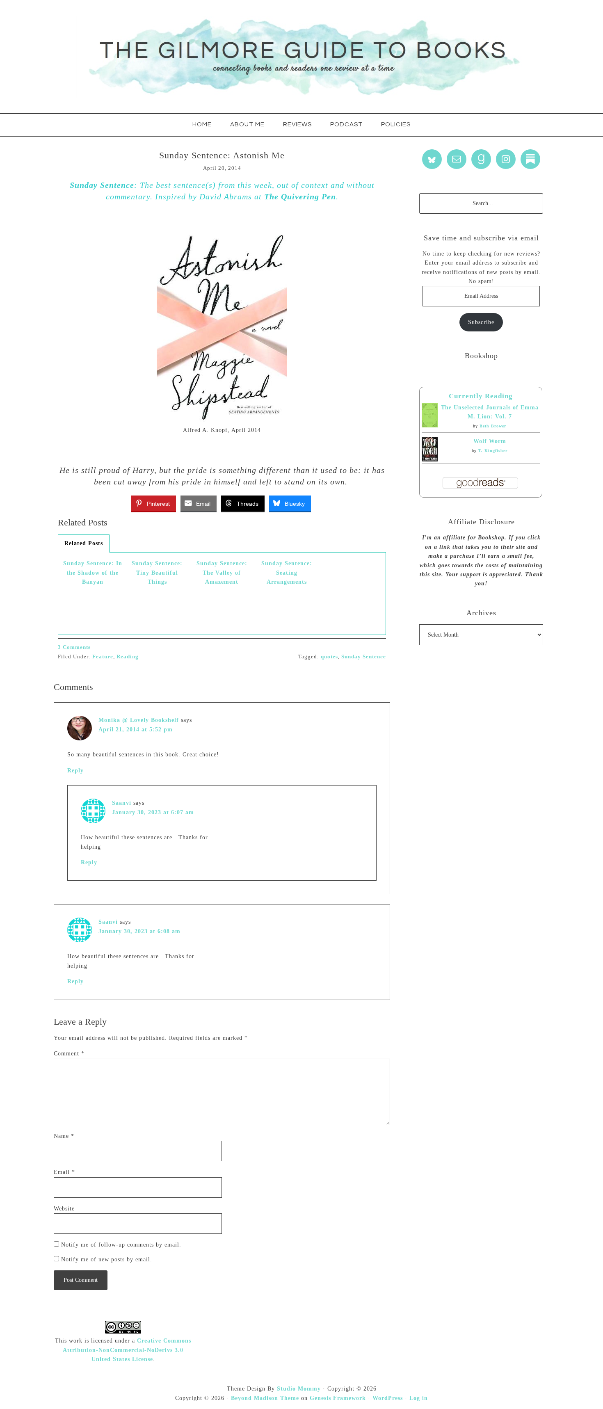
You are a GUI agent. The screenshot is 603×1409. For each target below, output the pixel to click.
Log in (418, 1398)
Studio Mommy (299, 1389)
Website (64, 1209)
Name (64, 1136)
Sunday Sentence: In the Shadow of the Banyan (92, 572)
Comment (69, 1053)
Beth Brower (493, 426)
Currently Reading (481, 396)
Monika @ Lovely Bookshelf (138, 720)
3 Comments (74, 647)
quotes (329, 656)
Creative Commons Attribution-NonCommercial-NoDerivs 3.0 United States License (127, 1350)
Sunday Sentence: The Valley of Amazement (221, 572)
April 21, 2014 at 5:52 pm (135, 729)
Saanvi (121, 803)
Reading (127, 656)
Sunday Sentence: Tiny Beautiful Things (157, 572)
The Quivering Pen (300, 196)
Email (64, 1172)
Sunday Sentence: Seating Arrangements (286, 572)
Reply (75, 770)
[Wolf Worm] (430, 460)
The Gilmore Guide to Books (301, 57)
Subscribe (481, 322)
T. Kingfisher (492, 450)
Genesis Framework (338, 1398)
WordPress (387, 1398)
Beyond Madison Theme (265, 1398)
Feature (102, 656)
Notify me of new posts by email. (106, 1259)
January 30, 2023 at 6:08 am (139, 931)
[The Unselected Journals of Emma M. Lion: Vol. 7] (430, 425)
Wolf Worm (489, 441)
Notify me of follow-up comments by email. (121, 1245)
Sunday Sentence (102, 185)
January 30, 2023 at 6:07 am (153, 812)
